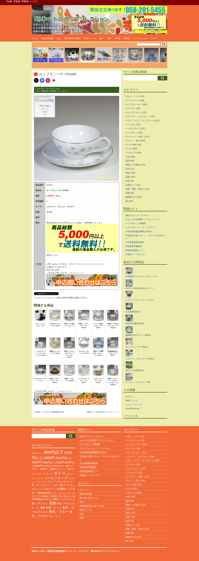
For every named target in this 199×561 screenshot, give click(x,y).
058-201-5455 (52, 270)
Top (8, 1)
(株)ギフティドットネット (137, 215)
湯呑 (128, 173)
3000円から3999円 (53, 462)
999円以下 (53, 452)
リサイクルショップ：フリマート (141, 227)
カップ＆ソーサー (53, 89)
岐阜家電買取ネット (135, 250)
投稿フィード (132, 400)
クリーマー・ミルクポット (138, 116)
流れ (59, 38)
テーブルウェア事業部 (136, 223)
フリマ (154, 38)
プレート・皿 (132, 140)
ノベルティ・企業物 (52, 488)
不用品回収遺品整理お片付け (139, 231)
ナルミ (37, 489)
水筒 (128, 169)
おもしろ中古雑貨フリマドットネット (143, 219)
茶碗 (128, 193)
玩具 (128, 181)
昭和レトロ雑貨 (133, 165)
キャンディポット (134, 112)
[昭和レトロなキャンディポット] (119, 62)
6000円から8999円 (50, 466)
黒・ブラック (55, 516)
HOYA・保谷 (63, 466)
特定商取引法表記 (72, 38)
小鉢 (128, 157)
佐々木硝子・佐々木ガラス (59, 496)
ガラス (59, 473)
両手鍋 (43, 496)
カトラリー (131, 108)
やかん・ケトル (133, 96)
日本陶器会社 (38, 499)
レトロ (33, 1)
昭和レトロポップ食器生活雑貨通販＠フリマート (54, 551)
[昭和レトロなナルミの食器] (56, 62)
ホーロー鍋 (131, 144)
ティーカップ (62, 91)
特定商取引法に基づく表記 (92, 506)
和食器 (25, 1)
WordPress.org (132, 408)
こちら (72, 273)
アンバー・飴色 (64, 469)
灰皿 (128, 177)
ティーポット (132, 132)
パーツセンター (140, 38)
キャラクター (39, 478)
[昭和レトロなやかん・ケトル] (72, 62)
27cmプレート (37, 453)
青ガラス (45, 512)
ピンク (53, 493)
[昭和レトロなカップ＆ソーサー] (88, 62)
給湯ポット (131, 185)
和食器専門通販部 (134, 246)
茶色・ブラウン (64, 503)
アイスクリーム (133, 100)
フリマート (84, 551)
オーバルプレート (46, 474)
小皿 (73, 496)
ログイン (130, 396)
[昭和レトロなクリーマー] (135, 62)
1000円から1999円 (48, 91)
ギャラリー (85, 490)
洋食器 (16, 1)
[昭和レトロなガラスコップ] (151, 62)
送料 (109, 38)
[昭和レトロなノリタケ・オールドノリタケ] (40, 62)
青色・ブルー (59, 512)
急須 (128, 160)
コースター (131, 124)
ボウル (129, 148)
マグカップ (131, 152)
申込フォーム (90, 38)
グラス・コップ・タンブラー (139, 120)
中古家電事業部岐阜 (135, 242)
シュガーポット (133, 128)
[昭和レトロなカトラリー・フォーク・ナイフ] (103, 62)
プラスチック (62, 493)
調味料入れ (131, 197)
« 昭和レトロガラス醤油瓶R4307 (49, 412)
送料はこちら (52, 255)
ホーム (35, 38)
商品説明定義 (47, 38)
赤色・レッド (54, 507)
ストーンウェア (56, 481)
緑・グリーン (40, 503)
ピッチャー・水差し (135, 136)
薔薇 (42, 507)
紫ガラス (49, 499)
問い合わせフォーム (89, 498)
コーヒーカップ (56, 478)
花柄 (52, 503)
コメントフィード (134, 404)
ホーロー (71, 493)
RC (71, 466)
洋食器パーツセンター (136, 254)
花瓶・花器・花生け (135, 189)
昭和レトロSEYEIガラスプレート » (103, 412)
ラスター (36, 496)
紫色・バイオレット (64, 499)
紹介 (102, 38)
